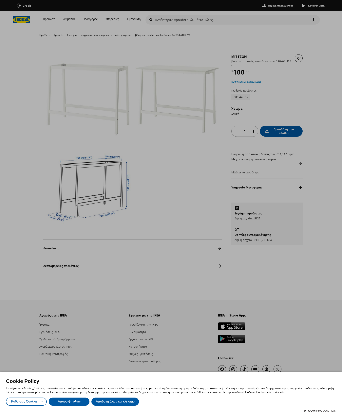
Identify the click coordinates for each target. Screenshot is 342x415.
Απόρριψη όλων (69, 401)
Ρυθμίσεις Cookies (24, 401)
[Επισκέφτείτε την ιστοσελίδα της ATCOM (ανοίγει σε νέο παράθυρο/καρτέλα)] (320, 410)
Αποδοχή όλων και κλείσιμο (115, 401)
